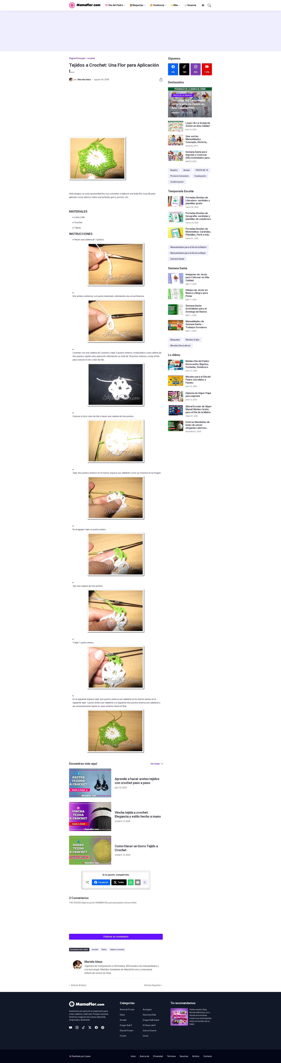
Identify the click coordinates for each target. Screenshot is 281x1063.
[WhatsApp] (131, 882)
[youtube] (70, 1027)
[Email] (138, 882)
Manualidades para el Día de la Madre (188, 247)
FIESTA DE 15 (202, 170)
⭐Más (174, 5)
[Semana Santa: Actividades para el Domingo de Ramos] (175, 309)
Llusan (88, 1056)
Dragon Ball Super (151, 1020)
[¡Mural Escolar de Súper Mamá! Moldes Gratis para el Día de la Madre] (175, 410)
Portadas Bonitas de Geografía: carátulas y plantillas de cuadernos (198, 216)
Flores (104, 950)
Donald (123, 1020)
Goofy (145, 1036)
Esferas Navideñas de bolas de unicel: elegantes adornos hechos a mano (198, 425)
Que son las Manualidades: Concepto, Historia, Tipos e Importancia (196, 139)
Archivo (195, 1056)
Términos (171, 1056)
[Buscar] (209, 5)
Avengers (147, 1009)
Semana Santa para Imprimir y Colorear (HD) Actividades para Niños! (197, 155)
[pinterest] (102, 1027)
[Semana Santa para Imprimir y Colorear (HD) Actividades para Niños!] (175, 156)
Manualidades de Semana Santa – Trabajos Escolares (196, 324)
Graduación (200, 176)
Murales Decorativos (180, 345)
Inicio (133, 1056)
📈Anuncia (190, 5)
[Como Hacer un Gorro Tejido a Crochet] (90, 850)
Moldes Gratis (192, 340)
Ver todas (155, 764)
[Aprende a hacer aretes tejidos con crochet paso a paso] (90, 782)
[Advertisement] (140, 31)
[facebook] (96, 1027)
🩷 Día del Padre (114, 5)
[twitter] (89, 1027)
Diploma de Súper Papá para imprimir (198, 394)
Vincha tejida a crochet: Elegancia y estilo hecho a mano (138, 814)
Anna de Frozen (127, 1009)
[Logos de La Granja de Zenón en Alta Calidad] (175, 126)
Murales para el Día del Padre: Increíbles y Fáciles (198, 379)
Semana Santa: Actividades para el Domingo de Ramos (196, 308)
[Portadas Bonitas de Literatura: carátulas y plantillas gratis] (175, 201)
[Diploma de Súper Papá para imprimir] (175, 396)
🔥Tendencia (157, 5)
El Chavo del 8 (149, 1025)
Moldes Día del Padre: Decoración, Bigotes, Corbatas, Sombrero (197, 364)
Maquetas (175, 340)
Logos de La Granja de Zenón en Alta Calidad (198, 124)
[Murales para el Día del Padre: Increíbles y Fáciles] (175, 380)
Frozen (123, 1036)
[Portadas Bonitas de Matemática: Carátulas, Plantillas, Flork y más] (175, 232)
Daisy (122, 1015)
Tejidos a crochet (117, 950)
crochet (91, 58)
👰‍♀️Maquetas (136, 5)
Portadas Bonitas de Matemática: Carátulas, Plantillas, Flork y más (198, 231)
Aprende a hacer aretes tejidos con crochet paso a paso (137, 781)
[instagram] (77, 1027)
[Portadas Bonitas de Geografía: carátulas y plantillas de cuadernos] (175, 217)
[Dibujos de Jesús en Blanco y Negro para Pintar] (175, 294)
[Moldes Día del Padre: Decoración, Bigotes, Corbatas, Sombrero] (175, 365)
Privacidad (158, 1056)
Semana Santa (177, 259)
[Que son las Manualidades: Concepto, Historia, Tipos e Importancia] (175, 140)
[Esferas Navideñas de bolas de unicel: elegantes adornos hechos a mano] (175, 426)
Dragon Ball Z (126, 1025)
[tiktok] (83, 1027)
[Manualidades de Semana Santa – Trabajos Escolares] (175, 325)
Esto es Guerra (149, 1030)
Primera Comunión (179, 176)
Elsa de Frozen (126, 1030)
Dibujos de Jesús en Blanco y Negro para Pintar (197, 293)
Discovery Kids (149, 1015)
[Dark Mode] (202, 5)
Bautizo (174, 170)
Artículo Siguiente (152, 985)
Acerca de (144, 1056)
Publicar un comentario (115, 936)
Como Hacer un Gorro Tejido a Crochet (136, 848)
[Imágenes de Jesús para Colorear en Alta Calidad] (175, 278)
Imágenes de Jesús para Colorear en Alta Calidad (197, 277)
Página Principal (77, 58)
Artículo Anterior (78, 985)
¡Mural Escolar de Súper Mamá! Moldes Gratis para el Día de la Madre (199, 409)
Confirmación (177, 182)
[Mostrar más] (145, 882)
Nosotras (184, 1056)
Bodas (187, 170)
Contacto (207, 1056)
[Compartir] (160, 79)
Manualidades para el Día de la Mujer (188, 253)
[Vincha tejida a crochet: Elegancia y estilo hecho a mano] (90, 816)
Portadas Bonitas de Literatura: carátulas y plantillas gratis (198, 200)
